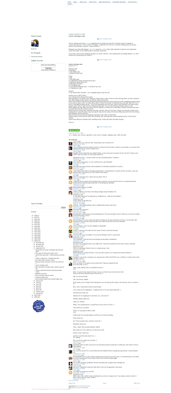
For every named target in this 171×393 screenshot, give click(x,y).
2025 (36, 215)
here (133, 53)
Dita (74, 175)
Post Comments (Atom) (83, 386)
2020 (36, 221)
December (39, 242)
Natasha (75, 190)
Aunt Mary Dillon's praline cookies (45, 260)
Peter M (75, 141)
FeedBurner (52, 70)
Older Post (137, 383)
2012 (36, 233)
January (38, 293)
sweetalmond (77, 186)
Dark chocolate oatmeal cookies (44, 275)
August (38, 281)
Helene (75, 145)
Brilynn (75, 361)
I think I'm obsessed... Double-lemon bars (47, 258)
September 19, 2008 (79, 379)
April (37, 288)
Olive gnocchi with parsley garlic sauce (46, 253)
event (94, 135)
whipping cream (112, 135)
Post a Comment (73, 380)
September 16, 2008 (79, 206)
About (75, 2)
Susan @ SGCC (78, 212)
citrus (79, 135)
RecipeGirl (76, 233)
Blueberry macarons (41, 273)
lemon (99, 135)
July (37, 282)
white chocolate (121, 135)
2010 (36, 237)
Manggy (75, 151)
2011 (36, 235)
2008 (36, 241)
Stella (74, 370)
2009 (36, 239)
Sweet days (83, 2)
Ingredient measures (119, 2)
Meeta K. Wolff (77, 203)
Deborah (75, 160)
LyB (74, 165)
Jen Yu (75, 349)
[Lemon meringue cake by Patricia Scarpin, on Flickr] (104, 39)
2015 (36, 228)
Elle (74, 255)
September (39, 248)
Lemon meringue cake (77, 36)
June (37, 284)
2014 (36, 230)
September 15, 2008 (79, 144)
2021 (36, 219)
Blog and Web (66, 389)
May (37, 286)
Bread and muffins (104, 2)
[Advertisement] (43, 84)
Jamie (93, 49)
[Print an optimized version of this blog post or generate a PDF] (74, 131)
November (39, 244)
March (38, 290)
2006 (36, 297)
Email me (34, 49)
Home (69, 2)
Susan (87, 43)
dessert (83, 135)
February (38, 291)
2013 (36, 232)
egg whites (89, 135)
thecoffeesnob (77, 218)
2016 (36, 226)
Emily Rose (76, 169)
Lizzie (74, 180)
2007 (36, 295)
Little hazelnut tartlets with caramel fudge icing (48, 279)
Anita (74, 224)
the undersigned (43, 389)
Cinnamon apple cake (41, 277)
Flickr (70, 4)
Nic (74, 229)
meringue (104, 135)
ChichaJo (75, 208)
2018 (36, 222)
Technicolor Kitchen (36, 56)
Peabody (75, 365)
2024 (36, 217)
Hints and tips (132, 2)
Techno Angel (77, 355)
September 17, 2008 (79, 260)
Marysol (75, 343)
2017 (36, 224)
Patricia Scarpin (77, 261)
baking (75, 135)
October (38, 246)
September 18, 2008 (79, 368)
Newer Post (72, 383)
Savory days (92, 2)
